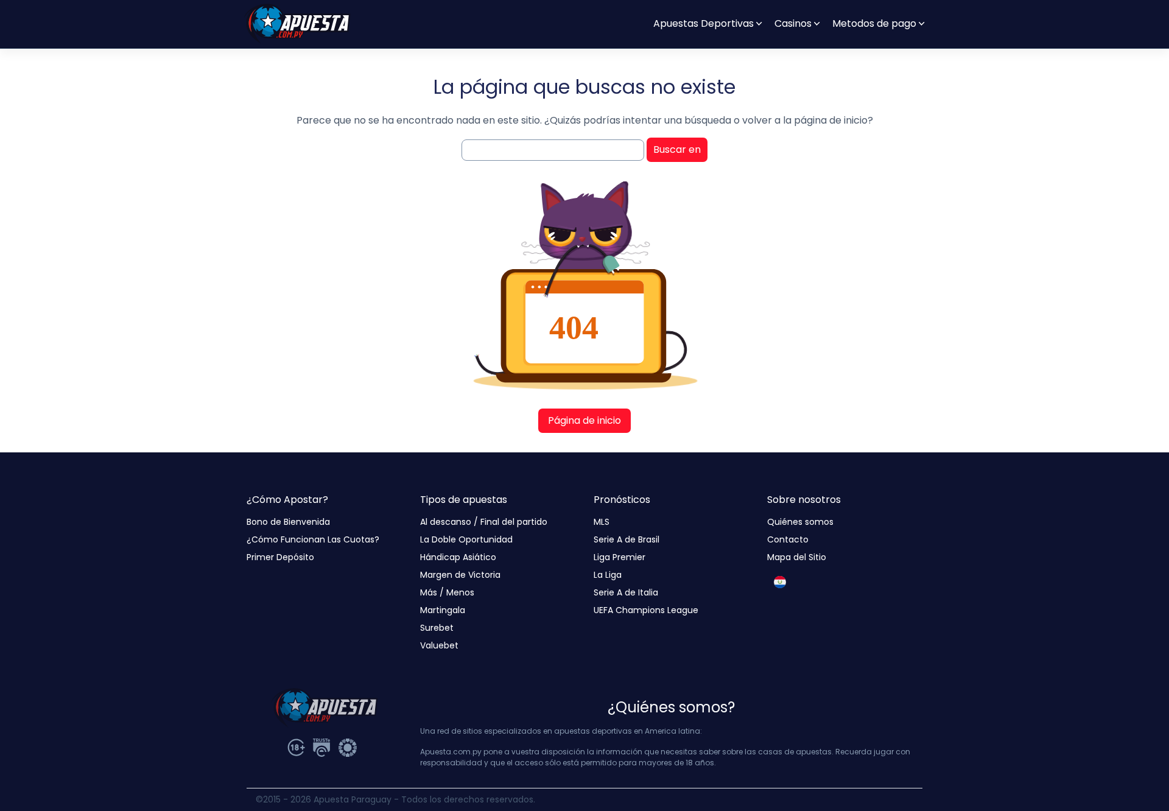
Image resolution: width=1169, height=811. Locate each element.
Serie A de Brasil (626, 539)
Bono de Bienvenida (288, 522)
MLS (601, 522)
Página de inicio (584, 420)
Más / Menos (447, 592)
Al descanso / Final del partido (483, 522)
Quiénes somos (800, 522)
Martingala (442, 610)
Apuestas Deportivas (703, 23)
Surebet (437, 628)
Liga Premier (619, 557)
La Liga (608, 575)
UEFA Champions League (646, 610)
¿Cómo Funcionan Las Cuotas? (313, 539)
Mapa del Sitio (796, 557)
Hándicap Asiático (458, 557)
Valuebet (439, 645)
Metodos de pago (874, 23)
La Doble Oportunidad (466, 539)
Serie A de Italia (626, 592)
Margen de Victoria (460, 575)
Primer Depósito (280, 557)
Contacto (788, 539)
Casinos (793, 23)
